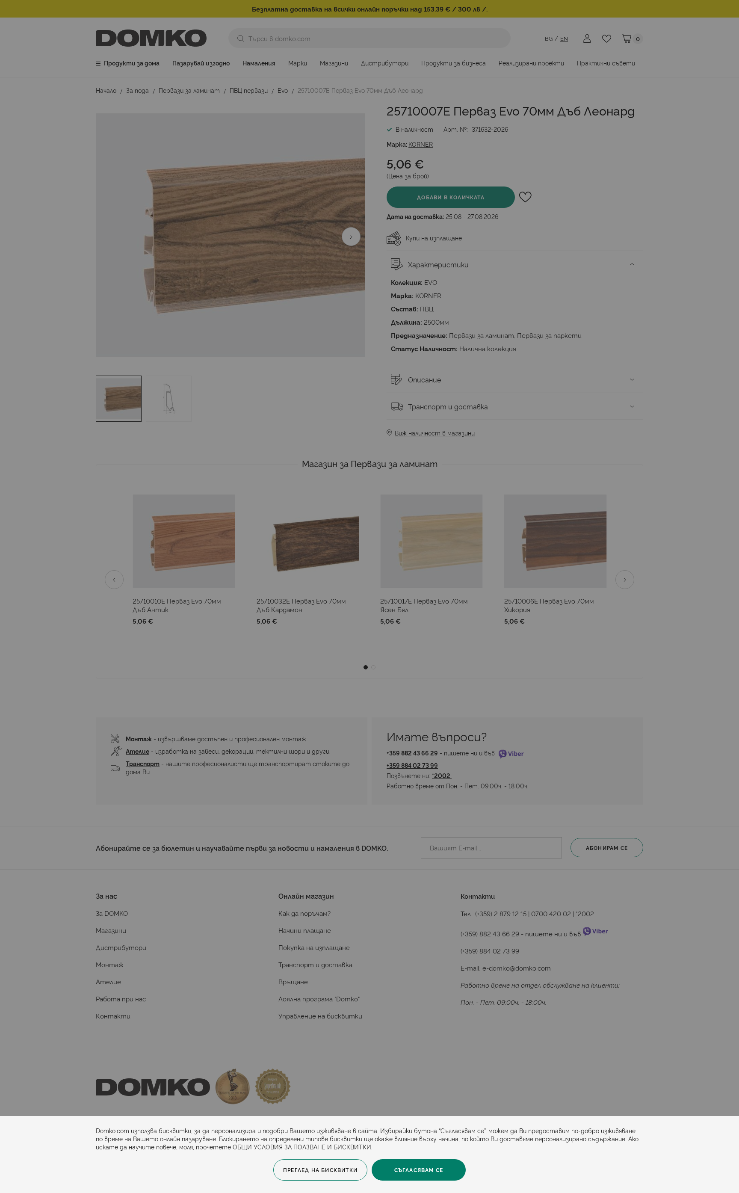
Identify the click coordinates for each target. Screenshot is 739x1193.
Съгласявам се (418, 1169)
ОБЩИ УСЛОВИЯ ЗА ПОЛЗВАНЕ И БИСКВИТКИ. (302, 1147)
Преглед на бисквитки (320, 1169)
